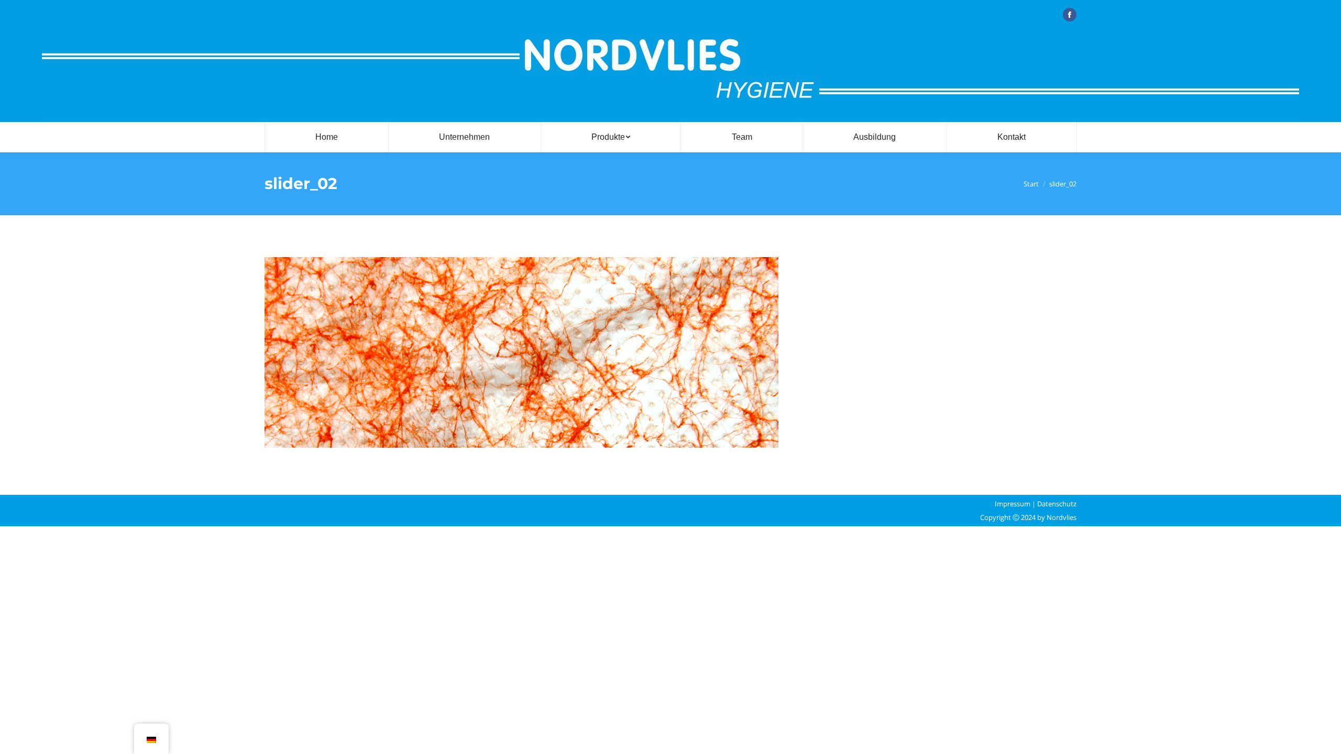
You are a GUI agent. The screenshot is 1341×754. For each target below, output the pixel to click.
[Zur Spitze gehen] (1324, 737)
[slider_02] (670, 352)
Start (1031, 183)
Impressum (1012, 503)
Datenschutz (1056, 503)
